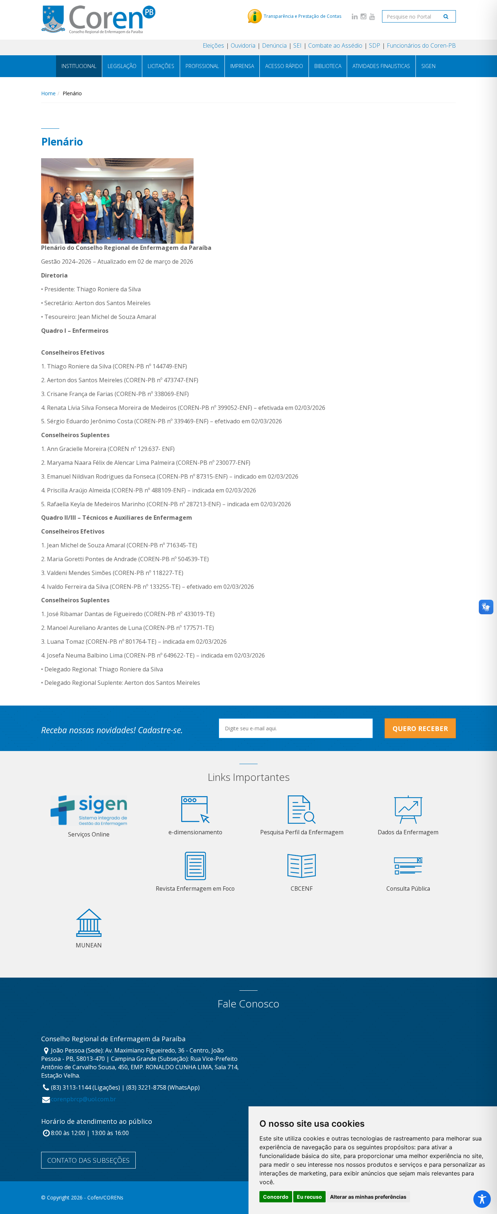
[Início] (98, 19)
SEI (297, 45)
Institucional (78, 66)
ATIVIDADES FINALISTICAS (381, 66)
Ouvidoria (243, 45)
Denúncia (274, 45)
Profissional (202, 66)
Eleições (213, 45)
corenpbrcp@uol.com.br (83, 1099)
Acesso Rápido (284, 66)
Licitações (161, 66)
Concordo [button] (276, 1197)
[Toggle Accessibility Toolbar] (482, 1199)
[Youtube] (372, 16)
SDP (374, 45)
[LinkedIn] (354, 16)
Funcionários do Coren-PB (421, 45)
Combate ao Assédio (335, 45)
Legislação (122, 66)
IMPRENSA (242, 66)
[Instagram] (363, 16)
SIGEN (428, 66)
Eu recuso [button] (309, 1197)
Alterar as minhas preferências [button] (368, 1197)
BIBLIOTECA (327, 66)
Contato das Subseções (88, 1160)
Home (48, 93)
